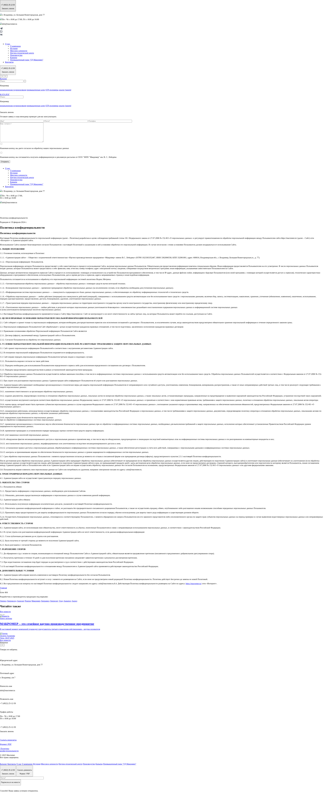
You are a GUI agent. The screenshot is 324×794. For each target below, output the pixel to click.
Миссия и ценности (18, 51)
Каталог (3, 79)
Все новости (5, 612)
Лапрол (3, 601)
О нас (8, 44)
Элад (61, 601)
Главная (3, 588)
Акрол (74, 601)
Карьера (13, 57)
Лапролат (54, 601)
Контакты (9, 62)
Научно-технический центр (22, 53)
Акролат (20, 601)
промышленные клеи (36, 90)
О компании (15, 46)
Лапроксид (11, 601)
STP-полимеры (51, 90)
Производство (16, 55)
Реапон (28, 601)
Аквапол (67, 601)
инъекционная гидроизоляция (13, 90)
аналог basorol (65, 90)
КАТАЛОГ (4, 94)
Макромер (36, 601)
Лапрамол (45, 601)
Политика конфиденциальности (9, 750)
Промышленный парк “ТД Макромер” (26, 60)
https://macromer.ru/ (193, 583)
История (13, 48)
